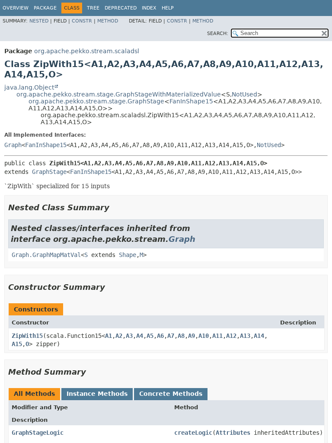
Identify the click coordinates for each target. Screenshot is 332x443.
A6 (160, 335)
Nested (38, 21)
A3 (129, 335)
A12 (231, 335)
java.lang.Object (29, 87)
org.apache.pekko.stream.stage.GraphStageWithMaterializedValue (118, 94)
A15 (17, 343)
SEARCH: (217, 33)
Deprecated (121, 8)
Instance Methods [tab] (97, 393)
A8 (181, 335)
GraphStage (49, 171)
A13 (245, 335)
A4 (139, 335)
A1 (108, 335)
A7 (170, 335)
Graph (13, 144)
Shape (127, 254)
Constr (82, 21)
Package (45, 8)
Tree (93, 8)
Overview (16, 8)
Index (149, 8)
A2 (118, 335)
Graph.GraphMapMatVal (46, 254)
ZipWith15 (27, 335)
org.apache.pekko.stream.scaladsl (86, 51)
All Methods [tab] (34, 393)
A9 (191, 335)
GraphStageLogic (38, 432)
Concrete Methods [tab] (170, 393)
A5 (150, 335)
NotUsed (244, 94)
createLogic (193, 432)
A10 (203, 335)
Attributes (233, 432)
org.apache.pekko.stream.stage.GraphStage (96, 101)
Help (168, 8)
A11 (217, 335)
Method (107, 21)
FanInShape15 (191, 101)
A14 (259, 335)
